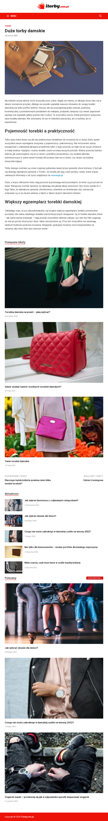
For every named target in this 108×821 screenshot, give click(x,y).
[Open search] (100, 16)
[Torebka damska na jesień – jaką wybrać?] (54, 279)
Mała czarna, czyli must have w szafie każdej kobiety (52, 562)
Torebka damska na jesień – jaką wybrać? (27, 312)
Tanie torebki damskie (17, 461)
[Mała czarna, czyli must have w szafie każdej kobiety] (13, 563)
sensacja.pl (57, 175)
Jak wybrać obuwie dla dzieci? (40, 516)
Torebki (8, 26)
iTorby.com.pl (27, 817)
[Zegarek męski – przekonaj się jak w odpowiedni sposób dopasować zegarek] (54, 762)
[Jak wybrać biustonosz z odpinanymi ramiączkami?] (13, 500)
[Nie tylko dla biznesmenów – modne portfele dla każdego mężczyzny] (13, 547)
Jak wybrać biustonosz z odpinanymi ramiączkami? (51, 500)
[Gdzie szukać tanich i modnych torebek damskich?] (54, 353)
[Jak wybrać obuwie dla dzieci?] (13, 516)
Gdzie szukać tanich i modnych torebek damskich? (33, 386)
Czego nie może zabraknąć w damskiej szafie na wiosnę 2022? (57, 531)
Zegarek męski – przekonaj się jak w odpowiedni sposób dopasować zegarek (47, 797)
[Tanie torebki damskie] (54, 428)
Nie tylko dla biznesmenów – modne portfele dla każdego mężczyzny (61, 547)
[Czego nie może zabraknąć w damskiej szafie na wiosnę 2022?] (13, 532)
